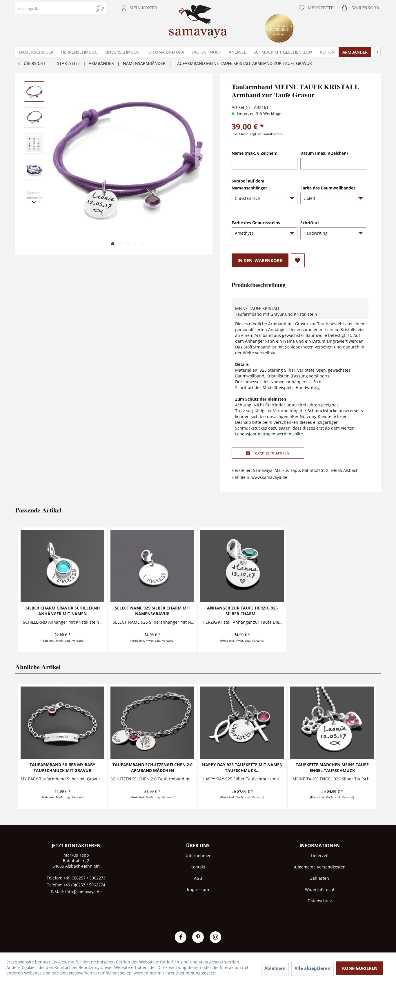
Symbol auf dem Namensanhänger (249, 184)
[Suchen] (99, 8)
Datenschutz (320, 900)
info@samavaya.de (83, 892)
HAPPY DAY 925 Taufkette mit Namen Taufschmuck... (242, 767)
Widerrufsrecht (320, 889)
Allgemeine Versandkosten (320, 867)
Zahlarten (319, 878)
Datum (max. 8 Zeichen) (324, 153)
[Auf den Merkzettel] (298, 260)
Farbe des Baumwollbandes (327, 188)
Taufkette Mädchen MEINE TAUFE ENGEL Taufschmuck (332, 767)
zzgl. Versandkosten (266, 134)
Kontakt (197, 867)
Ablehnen (275, 968)
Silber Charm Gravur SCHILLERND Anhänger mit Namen (63, 610)
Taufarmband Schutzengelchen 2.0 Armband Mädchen (152, 767)
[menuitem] (87, 23)
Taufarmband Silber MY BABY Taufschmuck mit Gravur (62, 767)
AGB (198, 878)
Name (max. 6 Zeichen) (254, 153)
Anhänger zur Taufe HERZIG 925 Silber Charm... (242, 610)
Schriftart (309, 222)
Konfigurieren (359, 968)
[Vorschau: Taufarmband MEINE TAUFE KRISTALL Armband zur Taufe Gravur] (34, 91)
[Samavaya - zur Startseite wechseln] (198, 23)
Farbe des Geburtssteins (256, 222)
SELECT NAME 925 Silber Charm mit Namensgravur (152, 610)
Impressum (198, 889)
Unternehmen (198, 855)
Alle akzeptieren (312, 968)
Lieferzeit (320, 855)
